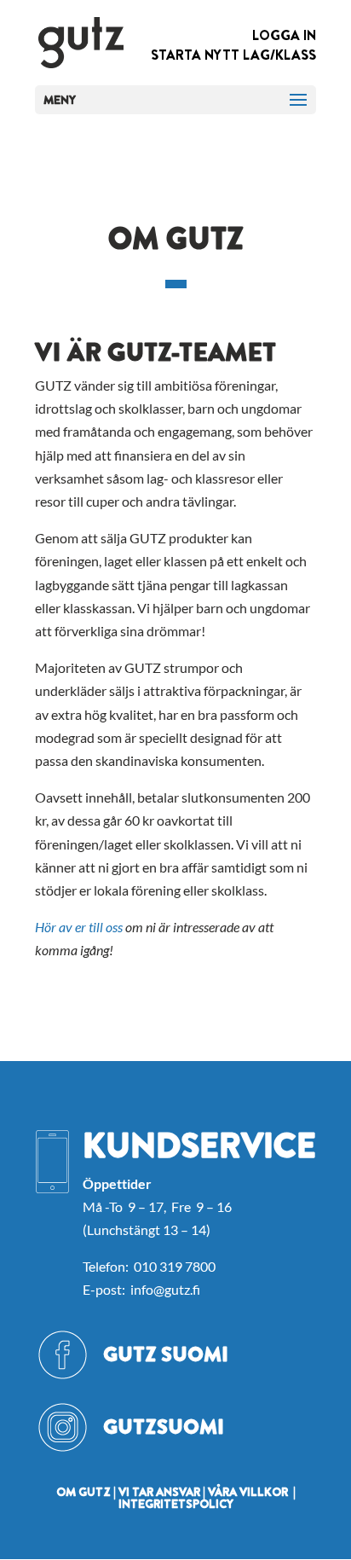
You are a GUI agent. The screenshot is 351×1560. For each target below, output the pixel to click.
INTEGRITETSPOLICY (175, 1503)
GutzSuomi (163, 1426)
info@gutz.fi (165, 1289)
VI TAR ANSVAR (159, 1491)
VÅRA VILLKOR (248, 1491)
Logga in (284, 35)
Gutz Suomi (165, 1354)
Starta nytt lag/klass (233, 55)
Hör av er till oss (79, 927)
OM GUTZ (83, 1491)
